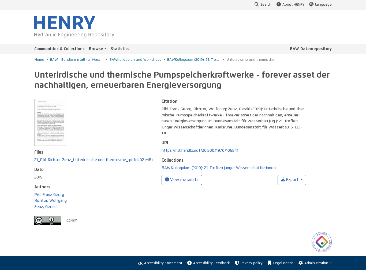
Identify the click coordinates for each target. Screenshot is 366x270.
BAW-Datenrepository (311, 49)
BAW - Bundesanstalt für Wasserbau (77, 60)
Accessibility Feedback (211, 263)
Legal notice (283, 263)
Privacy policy (252, 263)
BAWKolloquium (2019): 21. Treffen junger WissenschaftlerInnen (194, 60)
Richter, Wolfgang (50, 201)
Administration (316, 263)
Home (39, 60)
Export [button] (292, 180)
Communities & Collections (59, 49)
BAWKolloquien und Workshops (135, 60)
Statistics (120, 49)
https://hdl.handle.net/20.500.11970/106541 (200, 151)
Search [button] (265, 4)
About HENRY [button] (293, 4)
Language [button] (323, 4)
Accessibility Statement (163, 263)
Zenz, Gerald (45, 207)
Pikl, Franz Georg (49, 195)
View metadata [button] (184, 180)
